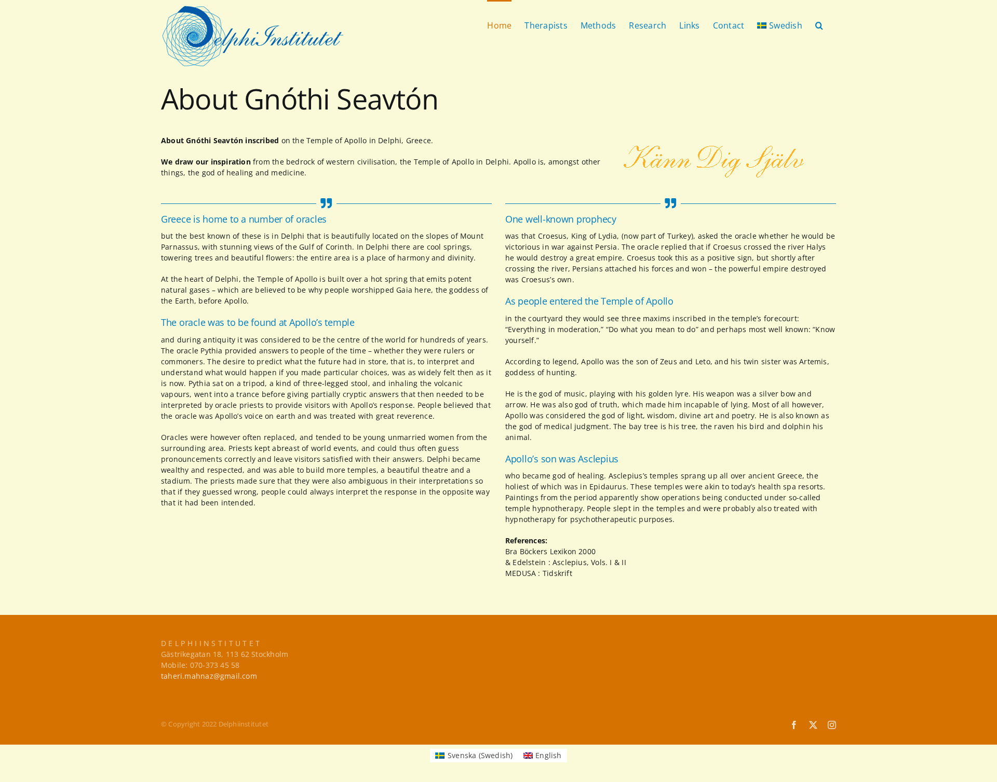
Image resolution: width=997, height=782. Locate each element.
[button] (819, 24)
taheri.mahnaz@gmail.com (209, 676)
